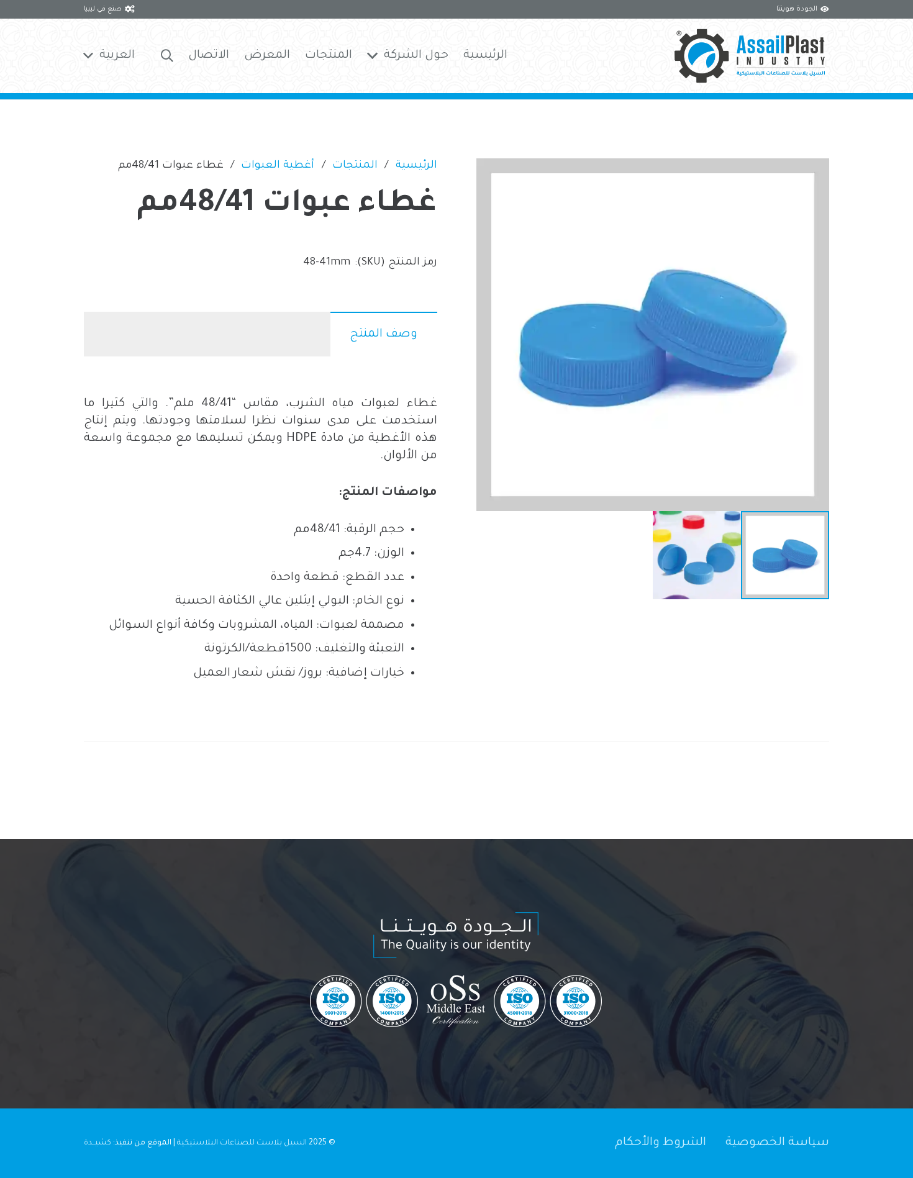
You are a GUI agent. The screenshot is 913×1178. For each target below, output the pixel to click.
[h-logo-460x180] (749, 56)
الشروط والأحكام (660, 1142)
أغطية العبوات (277, 166)
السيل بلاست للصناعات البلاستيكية (242, 1143)
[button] (167, 56)
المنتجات (355, 166)
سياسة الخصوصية (777, 1142)
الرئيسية (416, 166)
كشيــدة (97, 1143)
